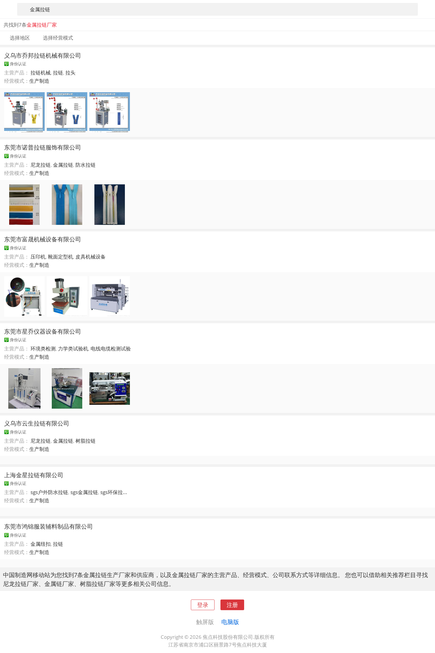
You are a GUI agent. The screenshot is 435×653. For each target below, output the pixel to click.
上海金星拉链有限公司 (33, 475)
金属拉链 (63, 164)
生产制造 (39, 80)
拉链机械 (40, 72)
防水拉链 (85, 164)
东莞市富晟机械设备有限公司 (42, 239)
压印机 (38, 256)
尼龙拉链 (40, 164)
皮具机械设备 (90, 256)
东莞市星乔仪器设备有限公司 (42, 331)
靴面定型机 (60, 256)
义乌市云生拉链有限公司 (36, 423)
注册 (232, 604)
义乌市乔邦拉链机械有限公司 (42, 55)
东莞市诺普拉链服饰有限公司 (42, 147)
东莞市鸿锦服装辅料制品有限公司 (48, 526)
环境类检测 (43, 348)
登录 (202, 604)
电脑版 (230, 622)
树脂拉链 (85, 440)
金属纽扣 (40, 543)
